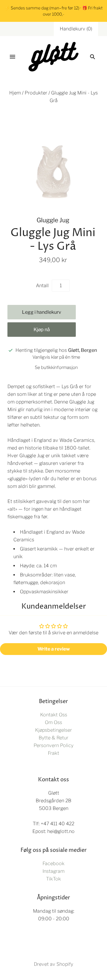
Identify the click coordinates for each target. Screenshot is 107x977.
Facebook (53, 863)
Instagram (53, 871)
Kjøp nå (42, 329)
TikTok (53, 879)
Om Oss (53, 722)
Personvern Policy (53, 745)
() (76, 29)
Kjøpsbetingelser (53, 730)
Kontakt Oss (53, 715)
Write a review (53, 649)
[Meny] (12, 56)
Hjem (15, 93)
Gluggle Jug (53, 220)
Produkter (36, 93)
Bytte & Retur (53, 738)
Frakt (53, 753)
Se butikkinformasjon (56, 367)
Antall (42, 285)
